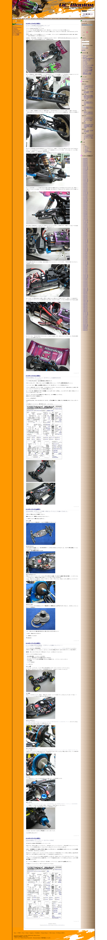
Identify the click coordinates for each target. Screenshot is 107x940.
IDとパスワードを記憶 (87, 45)
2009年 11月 (85, 289)
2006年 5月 (85, 330)
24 (83, 32)
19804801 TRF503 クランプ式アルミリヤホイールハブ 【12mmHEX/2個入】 (40, 803)
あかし (86, 146)
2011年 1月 (85, 274)
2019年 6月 (85, 211)
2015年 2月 (85, 226)
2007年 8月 (85, 317)
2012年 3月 (85, 258)
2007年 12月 (85, 312)
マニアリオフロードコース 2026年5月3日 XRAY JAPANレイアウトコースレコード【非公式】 (88, 137)
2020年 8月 (85, 202)
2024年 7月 (85, 184)
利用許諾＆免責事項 (18, 936)
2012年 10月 (85, 250)
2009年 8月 (85, 292)
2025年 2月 (85, 177)
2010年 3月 (85, 285)
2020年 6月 (85, 204)
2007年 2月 (85, 323)
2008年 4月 (85, 308)
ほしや (86, 149)
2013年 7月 (85, 243)
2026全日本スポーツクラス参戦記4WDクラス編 (88, 103)
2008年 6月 (85, 306)
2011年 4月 (85, 270)
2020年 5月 (85, 205)
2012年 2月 (85, 259)
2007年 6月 (85, 319)
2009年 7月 (85, 293)
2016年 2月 (85, 223)
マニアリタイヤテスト (87, 68)
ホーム (14, 26)
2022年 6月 (85, 194)
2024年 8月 (85, 183)
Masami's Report (47, 18)
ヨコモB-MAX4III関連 (87, 70)
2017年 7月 (85, 221)
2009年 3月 (85, 298)
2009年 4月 (85, 297)
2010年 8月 (85, 279)
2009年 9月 (85, 291)
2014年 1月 (85, 238)
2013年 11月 (85, 241)
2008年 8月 (85, 303)
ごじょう (86, 147)
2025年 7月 (85, 171)
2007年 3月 (85, 322)
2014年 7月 (85, 232)
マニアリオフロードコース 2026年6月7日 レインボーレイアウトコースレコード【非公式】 (88, 119)
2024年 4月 (85, 188)
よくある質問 (16, 35)
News (24, 18)
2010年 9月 (85, 278)
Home (15, 18)
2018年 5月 (85, 216)
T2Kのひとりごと (86, 60)
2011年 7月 (85, 267)
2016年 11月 (85, 222)
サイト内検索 (16, 33)
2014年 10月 (85, 231)
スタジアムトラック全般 (88, 65)
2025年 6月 (85, 172)
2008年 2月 (85, 310)
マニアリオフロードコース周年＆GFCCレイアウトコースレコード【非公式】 (88, 87)
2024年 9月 (85, 182)
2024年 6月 (85, 185)
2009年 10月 (85, 290)
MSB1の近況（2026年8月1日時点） (88, 92)
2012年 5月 (85, 256)
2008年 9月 (85, 302)
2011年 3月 (85, 271)
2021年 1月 (85, 199)
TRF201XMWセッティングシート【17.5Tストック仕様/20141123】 (43, 377)
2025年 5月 (85, 173)
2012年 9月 (85, 252)
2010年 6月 (85, 281)
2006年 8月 (85, 328)
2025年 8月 (85, 170)
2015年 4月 (85, 224)
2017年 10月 (85, 220)
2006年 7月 (85, 329)
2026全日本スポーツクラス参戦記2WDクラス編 (88, 108)
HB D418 (85, 57)
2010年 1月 (85, 287)
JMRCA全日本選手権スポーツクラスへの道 (88, 59)
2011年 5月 (85, 269)
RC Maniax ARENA (64, 18)
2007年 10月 (85, 314)
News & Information (17, 27)
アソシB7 (85, 61)
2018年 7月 (85, 215)
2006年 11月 (85, 324)
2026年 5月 (85, 161)
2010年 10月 (85, 277)
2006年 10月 (85, 325)
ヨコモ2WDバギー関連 (87, 69)
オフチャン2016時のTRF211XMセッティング (37, 25)
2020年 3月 (85, 206)
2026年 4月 (85, 162)
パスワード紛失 (85, 48)
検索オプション (85, 15)
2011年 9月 (85, 265)
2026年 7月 (85, 159)
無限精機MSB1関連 (87, 74)
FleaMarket (40, 18)
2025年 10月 (85, 169)
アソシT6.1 (85, 64)
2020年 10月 (85, 200)
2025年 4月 (85, 174)
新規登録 (83, 50)
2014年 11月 (85, 230)
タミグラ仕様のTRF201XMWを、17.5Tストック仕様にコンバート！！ (44, 645)
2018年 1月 (85, 219)
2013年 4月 (85, 245)
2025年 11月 (85, 168)
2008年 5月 (85, 307)
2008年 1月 (85, 311)
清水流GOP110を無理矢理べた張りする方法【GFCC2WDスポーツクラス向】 (88, 97)
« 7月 (83, 35)
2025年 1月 (85, 178)
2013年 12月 (85, 239)
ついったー (87, 148)
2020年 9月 (85, 201)
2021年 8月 (85, 197)
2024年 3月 (85, 189)
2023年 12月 (85, 192)
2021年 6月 (85, 198)
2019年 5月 (85, 212)
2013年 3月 (85, 246)
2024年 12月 (85, 179)
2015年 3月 (85, 225)
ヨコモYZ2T (85, 71)
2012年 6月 (85, 255)
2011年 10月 (85, 264)
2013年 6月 (85, 244)
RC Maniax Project (36, 935)
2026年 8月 (85, 158)
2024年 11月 (85, 180)
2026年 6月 (85, 160)
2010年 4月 (85, 284)
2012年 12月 (85, 248)
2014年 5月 (85, 234)
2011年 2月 (85, 273)
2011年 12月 (85, 262)
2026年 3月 (85, 163)
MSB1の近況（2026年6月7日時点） (88, 131)
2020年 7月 (85, 203)
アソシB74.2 (85, 63)
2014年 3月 (85, 236)
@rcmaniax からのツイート (87, 79)
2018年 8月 (85, 214)
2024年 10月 (85, 181)
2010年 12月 (85, 275)
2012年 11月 (85, 249)
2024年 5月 (85, 187)
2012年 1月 (85, 260)
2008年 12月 (85, 300)
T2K (35, 379)
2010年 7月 (85, 280)
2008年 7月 (85, 305)
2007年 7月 (85, 318)
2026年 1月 (85, 166)
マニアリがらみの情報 (87, 67)
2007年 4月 (85, 321)
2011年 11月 (85, 263)
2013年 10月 (85, 242)
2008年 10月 (85, 301)
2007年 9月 (85, 316)
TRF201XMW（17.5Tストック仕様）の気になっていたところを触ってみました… (47, 511)
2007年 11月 (85, 313)
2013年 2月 (85, 247)
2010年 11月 (85, 276)
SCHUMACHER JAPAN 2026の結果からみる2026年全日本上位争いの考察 (88, 126)
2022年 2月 (85, 195)
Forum (28, 18)
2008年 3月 (85, 309)
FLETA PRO (36, 694)
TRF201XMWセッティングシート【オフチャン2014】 (40, 840)
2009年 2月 (85, 299)
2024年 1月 (85, 191)
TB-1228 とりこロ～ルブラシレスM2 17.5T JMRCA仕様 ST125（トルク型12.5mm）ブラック (52, 721)
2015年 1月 (85, 227)
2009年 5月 (85, 296)
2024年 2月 (85, 190)
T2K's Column (55, 18)
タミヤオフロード (32, 379)
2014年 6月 (85, 233)
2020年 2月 (85, 207)
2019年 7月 (85, 210)
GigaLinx (34, 18)
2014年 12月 (85, 228)
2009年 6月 (85, 295)
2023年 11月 (85, 193)
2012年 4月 (85, 257)
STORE (19, 18)
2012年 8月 (85, 253)
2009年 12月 (85, 288)
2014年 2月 (85, 237)
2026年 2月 (85, 164)
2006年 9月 (85, 327)
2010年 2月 (85, 286)
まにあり (86, 150)
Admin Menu (25, 936)
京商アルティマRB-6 (87, 72)
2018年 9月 (85, 213)
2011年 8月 (85, 266)
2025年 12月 (85, 167)
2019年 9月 (85, 209)
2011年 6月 (85, 268)
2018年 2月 (85, 217)
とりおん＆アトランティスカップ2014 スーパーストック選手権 (53, 648)
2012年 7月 (85, 254)
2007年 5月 (85, 320)
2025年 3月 (85, 176)
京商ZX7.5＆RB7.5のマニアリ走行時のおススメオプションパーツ (88, 113)
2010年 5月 (85, 282)
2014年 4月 (85, 235)
